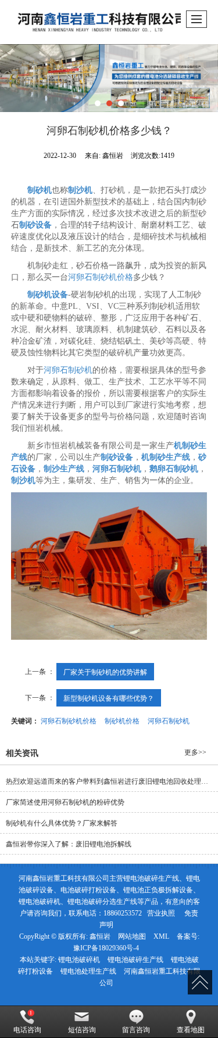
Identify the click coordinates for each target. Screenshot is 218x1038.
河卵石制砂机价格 (100, 277)
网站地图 (132, 936)
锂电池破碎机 (79, 960)
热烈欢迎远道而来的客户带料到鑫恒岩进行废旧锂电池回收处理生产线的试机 (112, 781)
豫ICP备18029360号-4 (106, 948)
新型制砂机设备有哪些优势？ (108, 697)
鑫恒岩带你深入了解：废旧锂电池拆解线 (68, 844)
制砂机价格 (122, 720)
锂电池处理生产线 (88, 971)
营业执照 (161, 913)
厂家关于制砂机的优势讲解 (105, 671)
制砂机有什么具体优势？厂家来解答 (61, 823)
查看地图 (191, 1030)
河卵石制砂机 (68, 370)
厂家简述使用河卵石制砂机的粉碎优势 (65, 802)
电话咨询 (27, 1030)
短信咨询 (82, 1030)
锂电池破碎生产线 (135, 960)
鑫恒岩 (100, 936)
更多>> (195, 752)
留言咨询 (136, 1030)
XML (161, 936)
